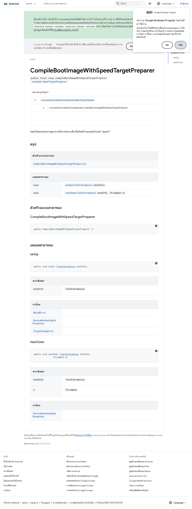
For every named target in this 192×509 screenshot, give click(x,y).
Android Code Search (55, 3)
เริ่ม (181, 45)
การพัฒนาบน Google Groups (79, 485)
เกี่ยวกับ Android (11, 503)
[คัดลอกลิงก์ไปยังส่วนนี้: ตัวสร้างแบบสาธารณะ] (65, 208)
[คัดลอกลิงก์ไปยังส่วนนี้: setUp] (41, 254)
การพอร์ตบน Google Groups (79, 490)
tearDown (70, 192)
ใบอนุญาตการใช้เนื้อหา (83, 435)
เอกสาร (29, 3)
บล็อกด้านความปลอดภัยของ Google (82, 476)
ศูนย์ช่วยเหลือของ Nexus (140, 471)
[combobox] (130, 3)
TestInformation (82, 185)
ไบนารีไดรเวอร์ (10, 485)
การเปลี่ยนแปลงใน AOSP (66, 30)
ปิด (167, 45)
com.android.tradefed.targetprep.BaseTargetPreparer (67, 100)
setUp (68, 185)
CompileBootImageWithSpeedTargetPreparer (58, 163)
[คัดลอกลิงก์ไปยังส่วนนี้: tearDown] (47, 342)
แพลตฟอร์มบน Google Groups (80, 480)
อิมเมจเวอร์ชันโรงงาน (13, 480)
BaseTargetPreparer (54, 81)
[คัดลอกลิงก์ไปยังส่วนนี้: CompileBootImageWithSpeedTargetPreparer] (98, 217)
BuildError (39, 312)
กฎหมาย (34, 503)
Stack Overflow (136, 485)
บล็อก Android (73, 471)
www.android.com (138, 476)
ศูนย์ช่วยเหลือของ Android (141, 461)
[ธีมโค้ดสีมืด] (156, 226)
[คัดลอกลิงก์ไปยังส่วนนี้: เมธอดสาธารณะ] (56, 245)
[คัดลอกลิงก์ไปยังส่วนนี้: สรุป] (39, 144)
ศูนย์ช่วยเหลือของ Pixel (139, 466)
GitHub (7, 490)
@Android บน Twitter (76, 461)
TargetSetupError (43, 331)
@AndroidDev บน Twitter (78, 466)
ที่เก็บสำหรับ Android (13, 461)
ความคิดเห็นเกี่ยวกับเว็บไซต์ (82, 503)
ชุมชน (24, 503)
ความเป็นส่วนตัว (60, 503)
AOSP (32, 59)
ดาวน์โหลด (8, 471)
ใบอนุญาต (45, 503)
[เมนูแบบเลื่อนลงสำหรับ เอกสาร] (36, 3)
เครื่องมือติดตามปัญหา (139, 490)
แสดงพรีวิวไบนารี (11, 476)
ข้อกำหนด (8, 466)
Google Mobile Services (140, 480)
